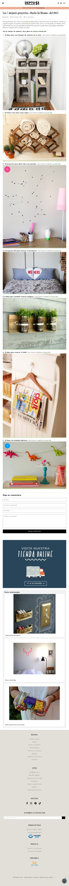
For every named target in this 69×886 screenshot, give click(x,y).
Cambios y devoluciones (34, 784)
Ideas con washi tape (10, 680)
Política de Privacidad (34, 851)
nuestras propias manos (31, 21)
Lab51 (51, 877)
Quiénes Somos (34, 739)
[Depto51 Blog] (32, 3)
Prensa (34, 742)
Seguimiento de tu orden (34, 778)
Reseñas (34, 753)
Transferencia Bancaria (34, 832)
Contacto (34, 759)
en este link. (62, 35)
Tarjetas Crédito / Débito (34, 829)
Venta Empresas (34, 747)
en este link (48, 113)
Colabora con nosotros (34, 756)
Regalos (34, 787)
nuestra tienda (38, 31)
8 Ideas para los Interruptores (13, 635)
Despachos (34, 781)
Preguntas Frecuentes (34, 790)
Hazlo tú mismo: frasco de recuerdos (15, 725)
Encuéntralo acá (40, 7)
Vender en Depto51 (34, 745)
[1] (64, 3)
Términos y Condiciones (34, 848)
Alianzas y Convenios (34, 750)
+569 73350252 (35, 775)
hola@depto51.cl (34, 772)
